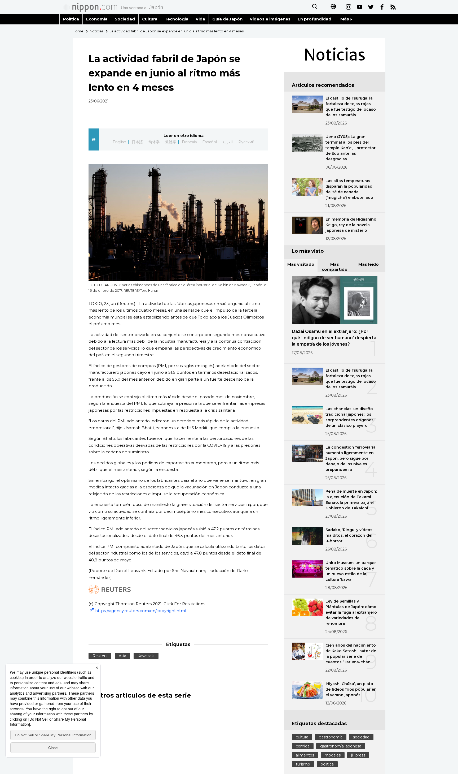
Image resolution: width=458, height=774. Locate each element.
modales (333, 755)
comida (303, 746)
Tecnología (176, 19)
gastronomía (330, 737)
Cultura (149, 19)
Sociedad (125, 19)
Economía (97, 19)
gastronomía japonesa (340, 746)
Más (345, 19)
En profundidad (314, 19)
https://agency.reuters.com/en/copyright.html (140, 610)
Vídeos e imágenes (270, 19)
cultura (302, 737)
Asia (122, 655)
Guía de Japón (227, 19)
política (327, 764)
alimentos (305, 755)
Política (71, 19)
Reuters (100, 655)
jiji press (358, 755)
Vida (200, 19)
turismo (303, 764)
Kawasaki (146, 655)
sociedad (361, 737)
